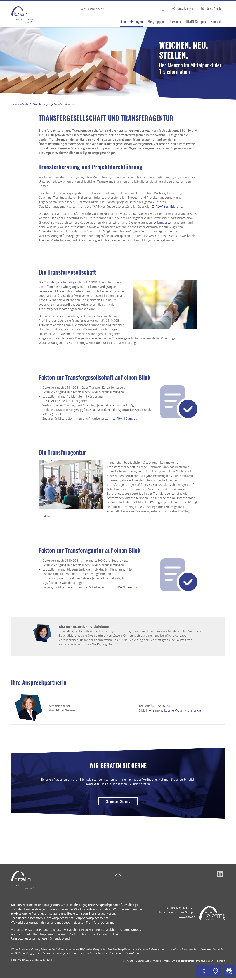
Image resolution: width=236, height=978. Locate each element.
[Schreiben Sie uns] (229, 971)
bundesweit (165, 222)
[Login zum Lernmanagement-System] (202, 971)
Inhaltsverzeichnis (205, 960)
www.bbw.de (187, 917)
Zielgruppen (156, 21)
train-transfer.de (19, 104)
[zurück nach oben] (118, 874)
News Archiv (213, 8)
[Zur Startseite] (16, 14)
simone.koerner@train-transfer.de (177, 710)
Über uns (175, 21)
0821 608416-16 (166, 706)
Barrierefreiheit (186, 960)
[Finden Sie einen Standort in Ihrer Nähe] (215, 971)
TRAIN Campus (195, 21)
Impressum (169, 960)
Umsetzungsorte (187, 8)
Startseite (128, 960)
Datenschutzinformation (148, 960)
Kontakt (216, 21)
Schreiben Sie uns (118, 801)
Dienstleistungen (131, 21)
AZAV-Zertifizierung (169, 206)
